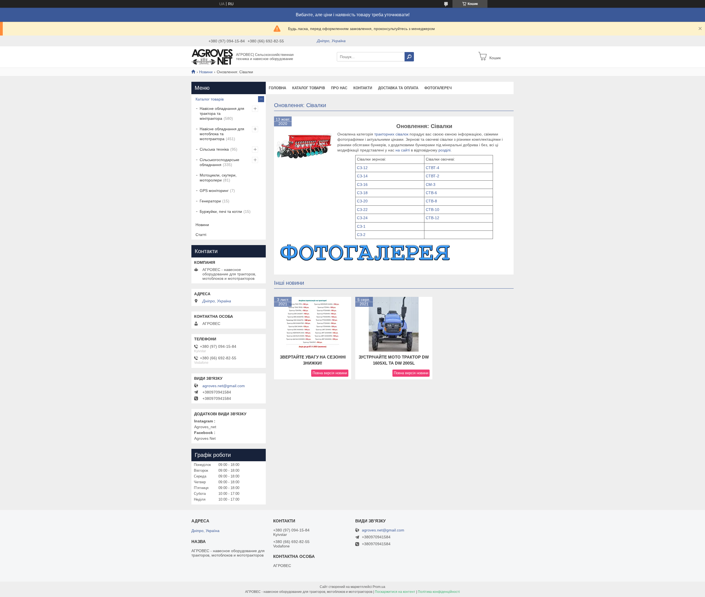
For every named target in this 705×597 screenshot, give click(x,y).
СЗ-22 (362, 209)
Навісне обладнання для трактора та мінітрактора (222, 113)
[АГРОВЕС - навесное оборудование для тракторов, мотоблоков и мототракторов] (212, 56)
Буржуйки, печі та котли (221, 211)
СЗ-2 (361, 234)
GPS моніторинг (214, 190)
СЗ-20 (362, 201)
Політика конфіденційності (439, 592)
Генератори (210, 201)
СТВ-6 (431, 193)
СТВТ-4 (432, 167)
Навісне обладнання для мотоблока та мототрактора (222, 134)
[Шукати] (409, 56)
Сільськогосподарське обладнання (219, 162)
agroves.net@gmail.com (223, 386)
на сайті (402, 150)
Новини (206, 72)
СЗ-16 (362, 184)
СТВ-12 (432, 218)
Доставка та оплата (398, 88)
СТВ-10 (432, 209)
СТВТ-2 (432, 176)
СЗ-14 (362, 176)
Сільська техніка (214, 149)
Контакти (362, 88)
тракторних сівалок (392, 134)
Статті (201, 234)
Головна (277, 88)
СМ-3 (430, 184)
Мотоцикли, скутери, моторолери (218, 177)
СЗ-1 (361, 226)
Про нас (339, 88)
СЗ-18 (362, 193)
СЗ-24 (362, 218)
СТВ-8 (431, 201)
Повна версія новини (330, 373)
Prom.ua (379, 587)
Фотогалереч (438, 88)
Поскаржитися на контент (395, 592)
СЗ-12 (362, 167)
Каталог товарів (308, 88)
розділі (444, 150)
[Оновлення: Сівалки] (304, 146)
